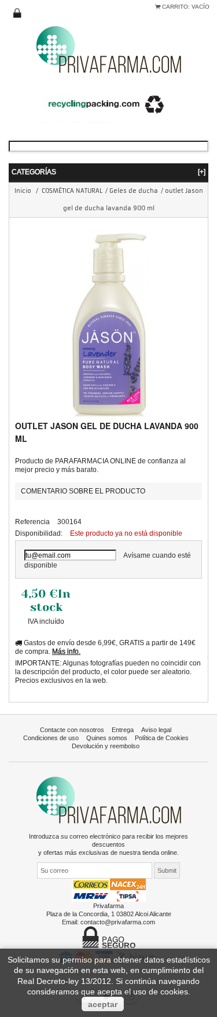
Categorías (108, 171)
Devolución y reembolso (105, 746)
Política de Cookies (162, 738)
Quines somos (106, 738)
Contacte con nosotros (72, 730)
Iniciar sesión (17, 13)
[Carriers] (109, 890)
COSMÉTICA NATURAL (72, 191)
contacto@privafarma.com (117, 922)
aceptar (102, 1004)
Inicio (22, 191)
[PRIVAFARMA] (108, 49)
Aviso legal (156, 730)
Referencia (32, 521)
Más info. (66, 651)
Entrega (123, 730)
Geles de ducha (133, 191)
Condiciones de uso (51, 738)
